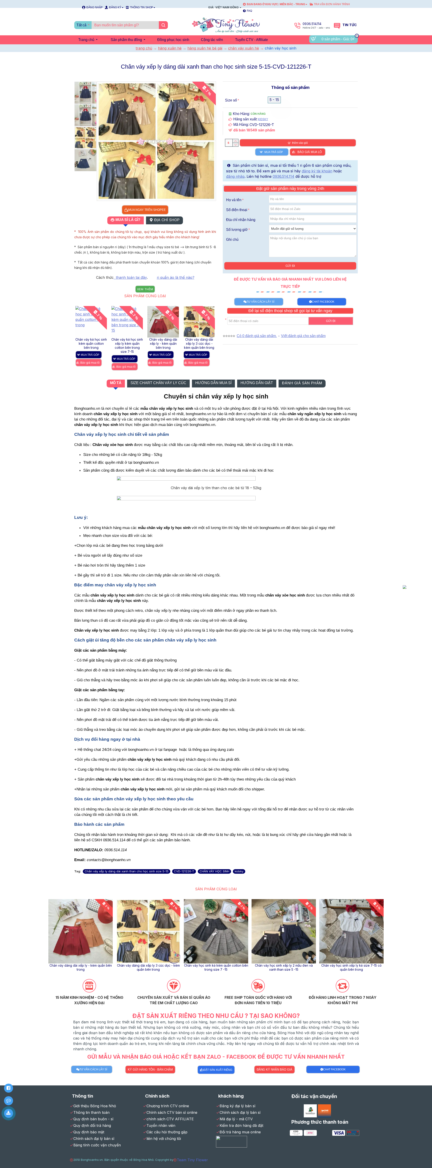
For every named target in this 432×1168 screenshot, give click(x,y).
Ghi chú (232, 239)
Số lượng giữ (237, 230)
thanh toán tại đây (130, 277)
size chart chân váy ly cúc (158, 383)
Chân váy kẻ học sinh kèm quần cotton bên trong (284, 967)
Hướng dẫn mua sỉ (213, 383)
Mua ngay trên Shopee (147, 209)
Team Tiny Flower (192, 1160)
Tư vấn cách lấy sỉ (260, 301)
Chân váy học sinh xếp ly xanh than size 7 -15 (148, 967)
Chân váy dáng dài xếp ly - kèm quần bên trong (91, 343)
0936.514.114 (283, 176)
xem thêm (145, 289)
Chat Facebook (323, 301)
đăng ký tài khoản (317, 171)
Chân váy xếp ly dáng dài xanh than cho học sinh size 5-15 (127, 871)
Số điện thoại (236, 210)
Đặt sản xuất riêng (217, 1069)
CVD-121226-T (184, 871)
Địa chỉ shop (167, 220)
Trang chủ (144, 48)
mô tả (116, 383)
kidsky (239, 871)
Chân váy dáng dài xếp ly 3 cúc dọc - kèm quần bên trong (127, 343)
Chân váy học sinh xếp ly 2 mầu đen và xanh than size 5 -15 (199, 343)
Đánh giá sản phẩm (302, 383)
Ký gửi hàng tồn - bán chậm (150, 1069)
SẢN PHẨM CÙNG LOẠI (145, 296)
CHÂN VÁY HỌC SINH (214, 871)
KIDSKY (263, 119)
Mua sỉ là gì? (127, 220)
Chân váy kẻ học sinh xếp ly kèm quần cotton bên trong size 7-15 (351, 967)
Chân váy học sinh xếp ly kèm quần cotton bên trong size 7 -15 (80, 967)
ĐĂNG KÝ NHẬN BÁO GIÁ (274, 1069)
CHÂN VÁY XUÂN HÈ (243, 48)
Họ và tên (233, 200)
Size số (231, 100)
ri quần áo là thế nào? (175, 277)
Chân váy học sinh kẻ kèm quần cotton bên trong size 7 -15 (163, 343)
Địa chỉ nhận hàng (240, 220)
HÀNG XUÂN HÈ (170, 48)
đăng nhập (235, 176)
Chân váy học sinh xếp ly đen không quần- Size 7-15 (216, 967)
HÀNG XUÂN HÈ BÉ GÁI (204, 48)
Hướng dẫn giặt (257, 383)
